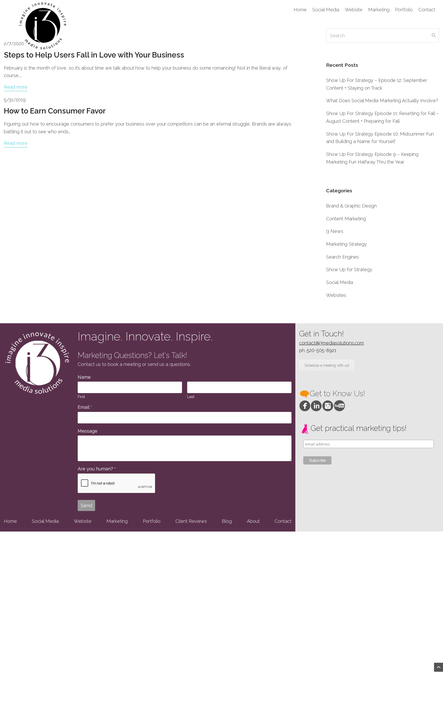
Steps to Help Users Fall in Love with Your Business (94, 55)
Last (190, 396)
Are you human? (97, 468)
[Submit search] (434, 35)
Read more (15, 87)
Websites (336, 295)
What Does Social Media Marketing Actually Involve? (382, 100)
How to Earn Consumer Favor (55, 111)
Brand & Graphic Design (351, 206)
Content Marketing (346, 218)
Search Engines (342, 257)
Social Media (339, 282)
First (81, 396)
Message (87, 431)
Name (84, 377)
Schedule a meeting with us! (327, 365)
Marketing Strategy (346, 244)
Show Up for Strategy (349, 269)
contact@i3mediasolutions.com (331, 343)
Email (85, 407)
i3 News (334, 231)
